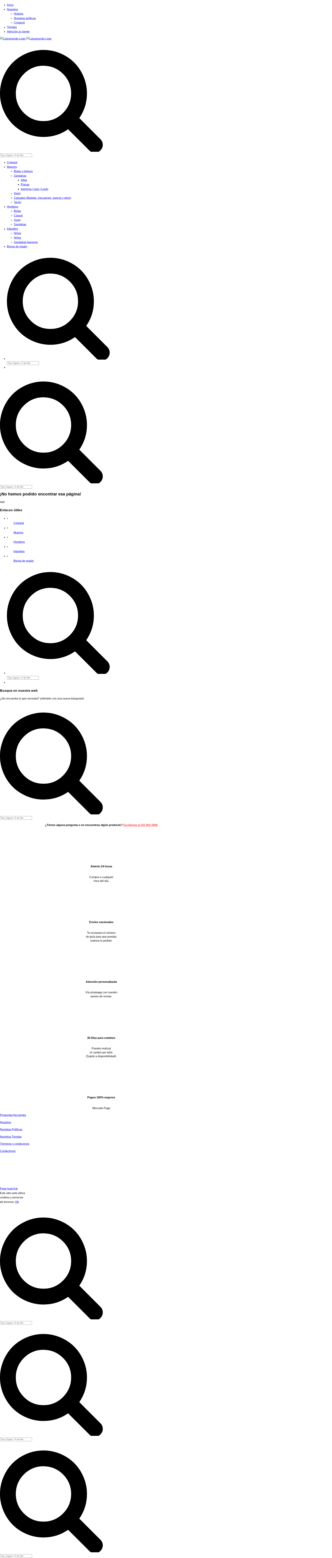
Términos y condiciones (14, 1143)
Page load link (9, 1188)
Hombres (19, 541)
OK (17, 1201)
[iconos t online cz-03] (101, 973)
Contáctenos (8, 1151)
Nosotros (5, 1122)
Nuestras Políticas (11, 1129)
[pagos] (66, 1206)
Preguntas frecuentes (13, 1115)
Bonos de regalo (23, 560)
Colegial (18, 523)
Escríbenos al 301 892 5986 (140, 825)
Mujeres (18, 532)
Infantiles (19, 551)
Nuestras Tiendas (11, 1136)
